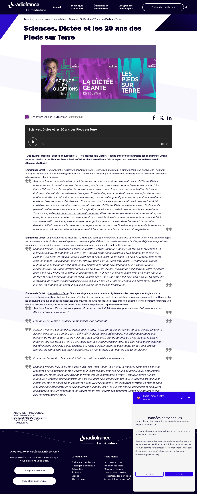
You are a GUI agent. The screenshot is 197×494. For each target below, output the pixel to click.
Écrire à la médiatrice (83, 462)
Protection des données (117, 475)
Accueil (57, 7)
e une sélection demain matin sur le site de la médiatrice (99, 297)
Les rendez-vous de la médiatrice (50, 19)
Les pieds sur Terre (58, 293)
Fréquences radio (113, 465)
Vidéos (75, 475)
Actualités (77, 469)
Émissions (77, 472)
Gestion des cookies (115, 472)
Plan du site (78, 479)
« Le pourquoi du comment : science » (77, 213)
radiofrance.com (113, 462)
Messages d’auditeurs (83, 465)
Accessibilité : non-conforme (120, 479)
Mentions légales (113, 469)
